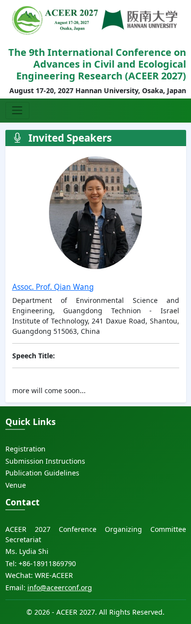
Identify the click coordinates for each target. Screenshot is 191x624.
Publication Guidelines (42, 472)
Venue (15, 485)
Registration (25, 448)
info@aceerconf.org (59, 587)
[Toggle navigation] (17, 110)
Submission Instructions (45, 461)
